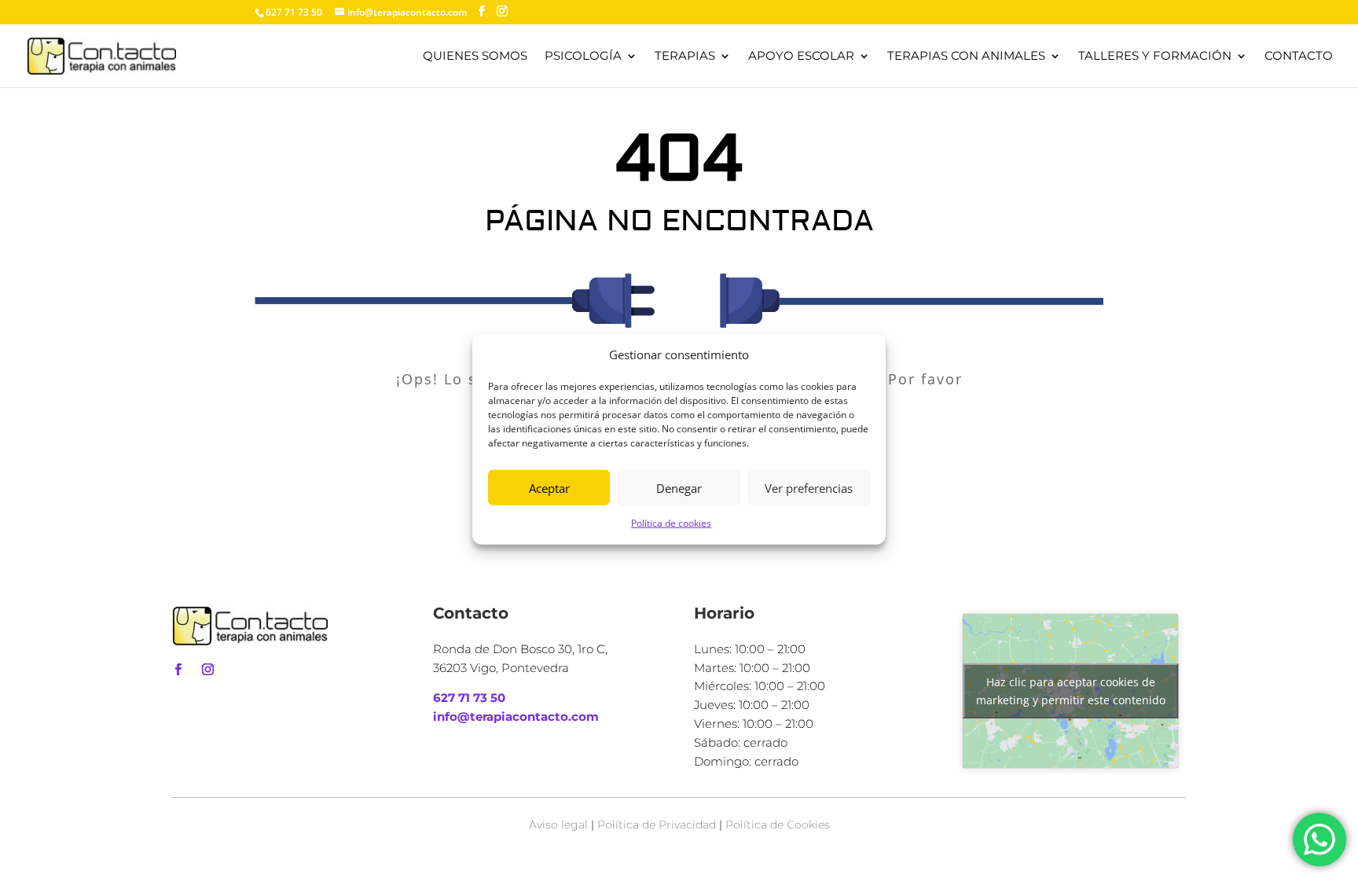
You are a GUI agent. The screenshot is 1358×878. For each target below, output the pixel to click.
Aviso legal (558, 824)
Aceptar (549, 488)
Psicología (583, 56)
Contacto (1298, 56)
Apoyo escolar (801, 56)
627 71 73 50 (469, 697)
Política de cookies (671, 523)
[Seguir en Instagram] (207, 669)
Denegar (679, 488)
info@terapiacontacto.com (516, 716)
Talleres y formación (1154, 56)
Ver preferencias (809, 488)
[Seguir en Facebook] (177, 669)
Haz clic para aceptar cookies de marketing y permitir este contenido (1070, 690)
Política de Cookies (777, 824)
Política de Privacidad (656, 824)
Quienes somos (475, 56)
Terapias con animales (966, 56)
